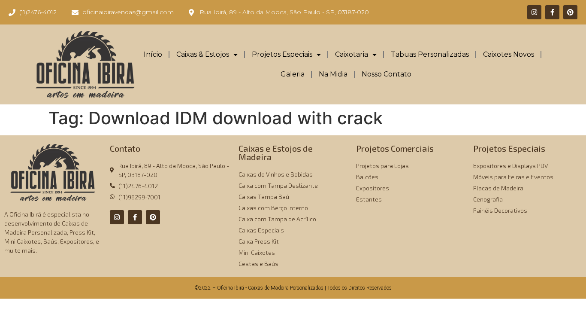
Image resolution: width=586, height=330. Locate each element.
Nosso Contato (386, 74)
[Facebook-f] (552, 12)
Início (153, 54)
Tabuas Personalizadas (430, 54)
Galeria (293, 74)
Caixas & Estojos (202, 54)
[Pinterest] (570, 12)
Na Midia (333, 74)
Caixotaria (351, 54)
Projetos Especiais (282, 54)
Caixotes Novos (508, 54)
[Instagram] (534, 12)
